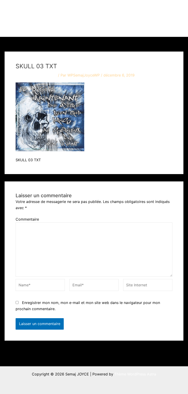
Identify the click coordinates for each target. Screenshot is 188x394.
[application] (99, 9)
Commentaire (27, 219)
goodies (161, 9)
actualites (116, 9)
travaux (90, 9)
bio (139, 9)
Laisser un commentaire (36, 75)
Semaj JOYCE (30, 18)
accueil (70, 9)
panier (69, 27)
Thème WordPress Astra (135, 374)
